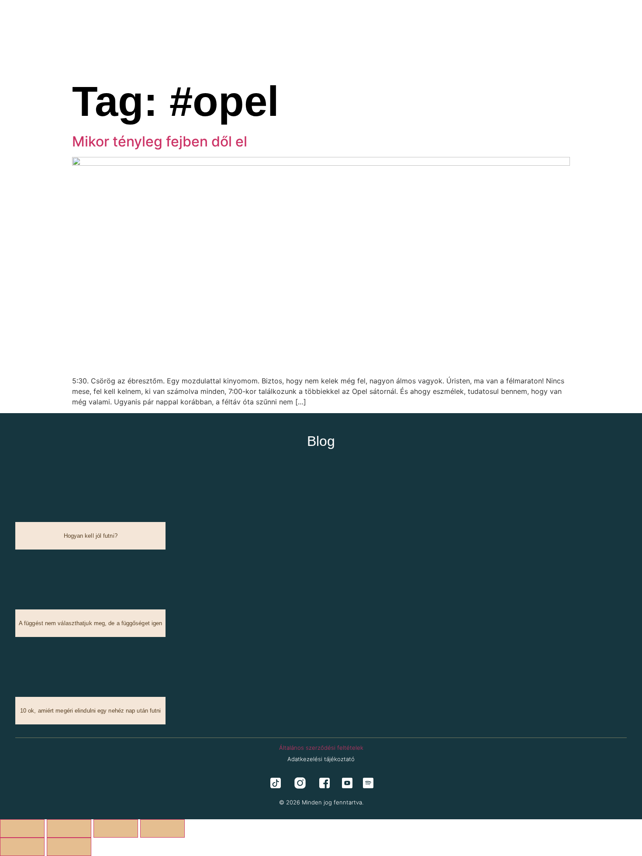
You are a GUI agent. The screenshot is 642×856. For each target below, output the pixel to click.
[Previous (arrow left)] (22, 847)
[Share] (115, 828)
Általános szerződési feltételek (321, 747)
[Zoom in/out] (22, 828)
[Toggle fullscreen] (69, 828)
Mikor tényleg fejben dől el (159, 141)
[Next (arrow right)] (69, 847)
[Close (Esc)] (162, 828)
